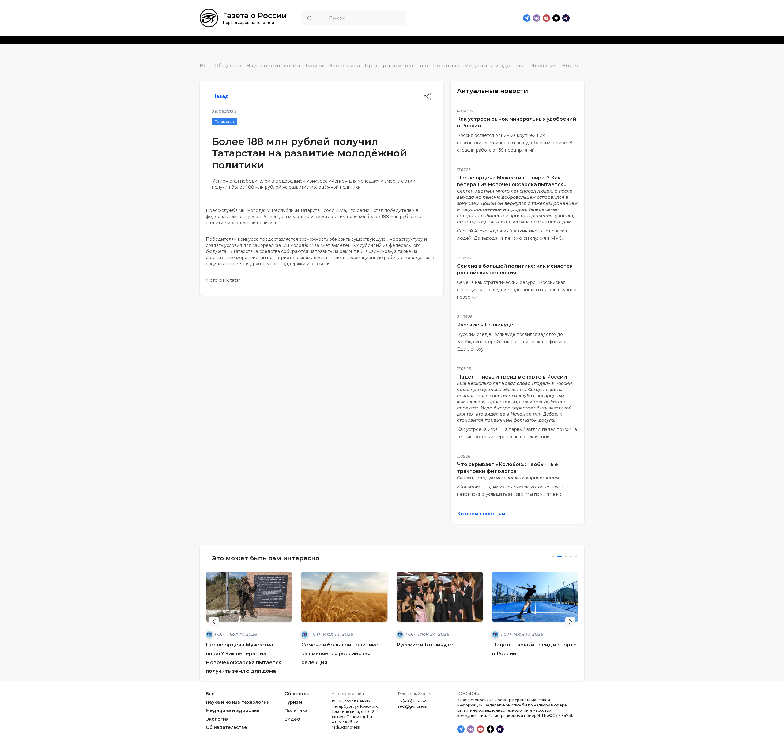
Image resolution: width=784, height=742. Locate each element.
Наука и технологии (273, 66)
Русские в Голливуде (485, 325)
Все (205, 66)
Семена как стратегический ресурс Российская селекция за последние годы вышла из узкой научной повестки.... (516, 290)
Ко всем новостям (481, 514)
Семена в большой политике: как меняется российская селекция (340, 653)
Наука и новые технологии (238, 702)
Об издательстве (226, 727)
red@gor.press (346, 727)
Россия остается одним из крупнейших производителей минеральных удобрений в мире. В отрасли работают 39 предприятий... (514, 143)
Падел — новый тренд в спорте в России (512, 377)
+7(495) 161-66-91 (413, 701)
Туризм (315, 66)
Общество (228, 66)
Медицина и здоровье (495, 66)
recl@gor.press (412, 706)
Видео (571, 66)
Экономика (344, 66)
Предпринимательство (396, 66)
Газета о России (255, 15)
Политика (446, 66)
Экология (544, 66)
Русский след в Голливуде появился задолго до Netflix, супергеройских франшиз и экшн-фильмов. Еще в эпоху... (513, 342)
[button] (570, 622)
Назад (220, 96)
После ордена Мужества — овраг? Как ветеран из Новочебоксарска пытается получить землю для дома (510, 184)
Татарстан (224, 121)
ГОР (220, 634)
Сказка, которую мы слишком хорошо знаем (508, 477)
